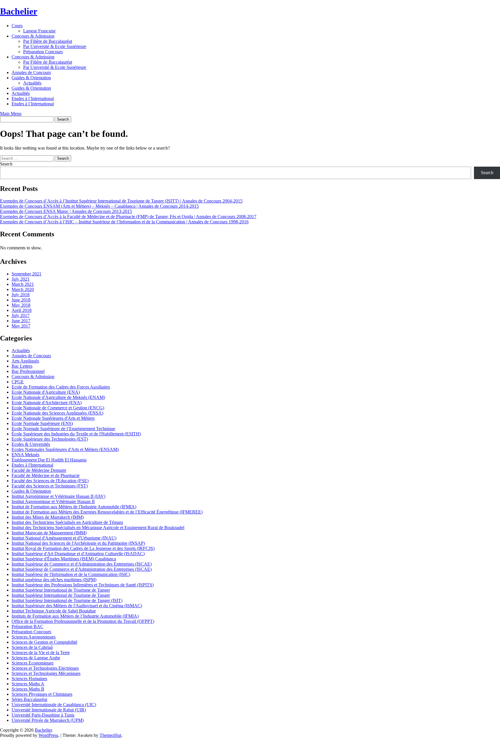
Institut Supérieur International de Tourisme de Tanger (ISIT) (67, 600)
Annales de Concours (31, 72)
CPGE (18, 381)
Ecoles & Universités (31, 444)
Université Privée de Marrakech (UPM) (48, 720)
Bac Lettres (22, 366)
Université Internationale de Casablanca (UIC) (54, 704)
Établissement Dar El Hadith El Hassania (49, 459)
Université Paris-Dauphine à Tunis (43, 715)
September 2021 (26, 273)
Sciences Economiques (33, 662)
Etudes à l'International (32, 465)
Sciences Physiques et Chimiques (42, 694)
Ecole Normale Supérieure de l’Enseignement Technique (63, 428)
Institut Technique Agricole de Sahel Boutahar (54, 610)
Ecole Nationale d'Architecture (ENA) (47, 402)
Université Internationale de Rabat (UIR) (49, 709)
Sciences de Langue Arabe (36, 657)
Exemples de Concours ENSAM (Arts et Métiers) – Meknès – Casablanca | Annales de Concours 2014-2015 (99, 206)
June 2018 (21, 299)
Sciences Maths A (28, 683)
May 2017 (21, 325)
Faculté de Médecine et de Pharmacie (46, 475)
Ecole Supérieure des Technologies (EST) (50, 439)
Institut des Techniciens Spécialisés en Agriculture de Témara (67, 522)
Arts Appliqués (25, 360)
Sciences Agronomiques (34, 636)
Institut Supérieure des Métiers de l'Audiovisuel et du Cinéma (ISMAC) (77, 605)
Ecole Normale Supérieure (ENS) (42, 423)
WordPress (48, 735)
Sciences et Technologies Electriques (45, 668)
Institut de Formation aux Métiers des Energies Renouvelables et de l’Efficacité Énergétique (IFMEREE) (107, 511)
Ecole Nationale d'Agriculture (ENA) (46, 392)
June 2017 (21, 320)
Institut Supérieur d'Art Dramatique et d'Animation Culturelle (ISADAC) (78, 553)
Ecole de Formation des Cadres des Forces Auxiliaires (61, 386)
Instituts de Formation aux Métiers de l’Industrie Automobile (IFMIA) (75, 616)
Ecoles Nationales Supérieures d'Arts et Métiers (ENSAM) (65, 449)
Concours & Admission (33, 36)
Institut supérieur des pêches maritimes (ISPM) (54, 579)
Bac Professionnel (28, 371)
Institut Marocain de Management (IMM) (49, 532)
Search (6, 163)
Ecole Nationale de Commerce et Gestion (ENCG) (58, 407)
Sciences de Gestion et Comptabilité (44, 642)
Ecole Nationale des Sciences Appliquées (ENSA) (57, 413)
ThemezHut (110, 735)
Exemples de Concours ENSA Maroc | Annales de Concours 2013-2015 (66, 211)
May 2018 (21, 305)
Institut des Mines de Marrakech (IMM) (48, 517)
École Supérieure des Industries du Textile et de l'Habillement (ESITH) (76, 433)
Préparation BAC (27, 626)
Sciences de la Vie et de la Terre (41, 652)
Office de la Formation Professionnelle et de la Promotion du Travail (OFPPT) (83, 621)
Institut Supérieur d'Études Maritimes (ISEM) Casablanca (64, 558)
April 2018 (22, 310)
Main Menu (10, 113)
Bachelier (18, 11)
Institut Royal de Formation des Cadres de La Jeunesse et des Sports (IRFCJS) (83, 548)
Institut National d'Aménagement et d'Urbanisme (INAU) (64, 537)
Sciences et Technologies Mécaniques (46, 673)
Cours (17, 25)
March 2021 (23, 284)
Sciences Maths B (28, 689)
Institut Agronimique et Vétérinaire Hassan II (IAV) (58, 496)
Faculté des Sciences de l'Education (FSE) (50, 480)
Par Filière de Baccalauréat (47, 41)
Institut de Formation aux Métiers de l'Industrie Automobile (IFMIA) (74, 506)
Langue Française (39, 30)
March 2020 (23, 289)
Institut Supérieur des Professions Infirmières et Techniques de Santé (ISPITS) (83, 584)
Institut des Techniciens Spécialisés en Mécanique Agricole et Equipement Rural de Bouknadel (98, 527)
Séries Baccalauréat (29, 699)
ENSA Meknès (25, 454)
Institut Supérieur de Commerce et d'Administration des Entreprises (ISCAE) (82, 564)
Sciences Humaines (29, 678)
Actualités (32, 82)
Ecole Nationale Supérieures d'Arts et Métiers (53, 418)
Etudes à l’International (33, 98)
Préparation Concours (43, 51)
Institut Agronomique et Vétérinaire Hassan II (53, 501)
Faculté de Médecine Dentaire (39, 470)
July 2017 (21, 315)
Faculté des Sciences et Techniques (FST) (50, 485)
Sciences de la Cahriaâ (32, 647)
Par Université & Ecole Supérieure (54, 46)
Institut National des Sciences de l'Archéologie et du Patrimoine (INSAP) (78, 543)
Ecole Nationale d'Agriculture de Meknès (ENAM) (58, 397)
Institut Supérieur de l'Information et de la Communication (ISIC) (71, 574)
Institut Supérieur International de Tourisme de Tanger (61, 590)
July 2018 (21, 294)
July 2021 (21, 279)
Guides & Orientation (31, 77)
